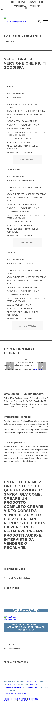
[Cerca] (38, 22)
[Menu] (44, 22)
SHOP (41, 2)
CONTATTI (32, 2)
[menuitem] (12, 2)
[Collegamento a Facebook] (46, 696)
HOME (12, 2)
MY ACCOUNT (35, 6)
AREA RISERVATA (20, 6)
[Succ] (42, 366)
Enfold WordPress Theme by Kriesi (16, 693)
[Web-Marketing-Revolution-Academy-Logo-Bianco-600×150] (21, 22)
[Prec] (10, 366)
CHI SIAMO (21, 2)
